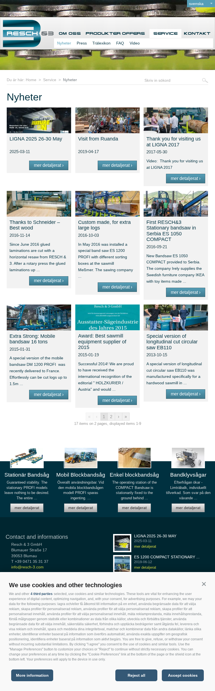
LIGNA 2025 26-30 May (36, 139)
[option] (27, 482)
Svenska (196, 3)
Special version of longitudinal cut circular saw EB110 (172, 341)
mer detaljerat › (49, 165)
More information (32, 675)
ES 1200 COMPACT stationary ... (167, 557)
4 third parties (42, 594)
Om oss (70, 33)
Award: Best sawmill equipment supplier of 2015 (102, 341)
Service (165, 33)
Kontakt (197, 33)
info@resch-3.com (27, 567)
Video (135, 43)
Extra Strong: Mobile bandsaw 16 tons (32, 339)
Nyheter (64, 43)
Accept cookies (183, 675)
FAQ (120, 43)
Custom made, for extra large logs (104, 225)
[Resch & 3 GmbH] (27, 45)
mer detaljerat (27, 507)
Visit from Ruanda (98, 139)
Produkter (102, 33)
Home (31, 80)
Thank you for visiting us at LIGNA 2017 (173, 141)
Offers (133, 33)
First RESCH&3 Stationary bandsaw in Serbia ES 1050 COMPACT (171, 230)
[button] (204, 584)
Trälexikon (101, 43)
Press (82, 43)
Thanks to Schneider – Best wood (35, 225)
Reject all (136, 675)
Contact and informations (37, 537)
